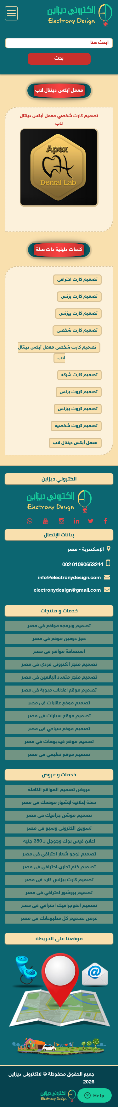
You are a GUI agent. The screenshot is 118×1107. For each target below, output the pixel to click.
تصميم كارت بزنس (79, 296)
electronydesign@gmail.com (67, 591)
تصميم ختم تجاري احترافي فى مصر (59, 867)
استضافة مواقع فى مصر (59, 652)
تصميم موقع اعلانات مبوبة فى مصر (59, 690)
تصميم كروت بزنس (79, 392)
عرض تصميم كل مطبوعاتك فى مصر (59, 919)
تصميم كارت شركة (79, 375)
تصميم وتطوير (92, 1096)
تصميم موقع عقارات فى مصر (59, 703)
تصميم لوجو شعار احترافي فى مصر (59, 854)
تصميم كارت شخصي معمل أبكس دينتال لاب (57, 353)
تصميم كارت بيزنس (78, 313)
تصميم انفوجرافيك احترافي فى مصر (59, 906)
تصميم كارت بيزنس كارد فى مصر (59, 880)
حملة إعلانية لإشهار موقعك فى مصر (59, 803)
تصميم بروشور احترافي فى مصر (59, 893)
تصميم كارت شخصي (77, 330)
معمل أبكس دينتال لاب (75, 443)
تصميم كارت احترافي (77, 279)
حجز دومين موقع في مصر (59, 639)
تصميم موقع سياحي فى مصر (59, 729)
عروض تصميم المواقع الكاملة (59, 790)
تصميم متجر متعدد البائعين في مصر (59, 678)
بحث (59, 59)
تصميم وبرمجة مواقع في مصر (59, 626)
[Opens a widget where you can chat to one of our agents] (94, 1096)
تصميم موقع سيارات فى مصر (59, 716)
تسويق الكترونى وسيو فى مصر (59, 829)
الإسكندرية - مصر (86, 550)
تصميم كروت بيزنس (78, 409)
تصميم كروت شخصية (76, 426)
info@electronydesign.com (69, 578)
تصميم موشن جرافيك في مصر (59, 816)
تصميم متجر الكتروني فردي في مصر (59, 665)
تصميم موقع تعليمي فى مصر (59, 755)
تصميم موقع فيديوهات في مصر (59, 742)
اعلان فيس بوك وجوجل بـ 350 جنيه (59, 841)
